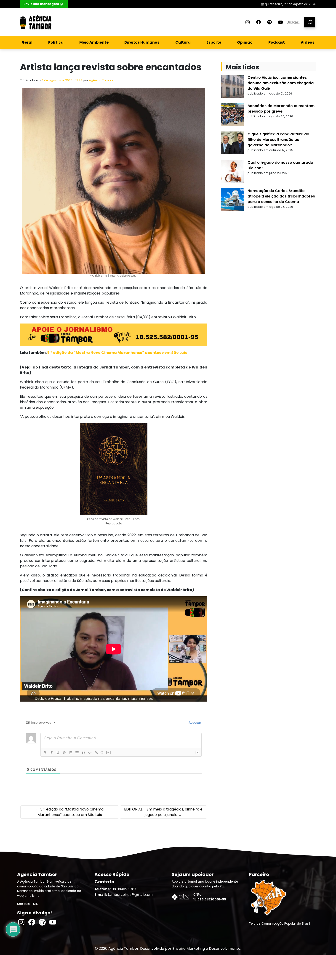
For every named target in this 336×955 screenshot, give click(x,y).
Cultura (183, 42)
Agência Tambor (101, 80)
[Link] (96, 752)
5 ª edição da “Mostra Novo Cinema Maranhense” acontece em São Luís (117, 352)
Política (56, 42)
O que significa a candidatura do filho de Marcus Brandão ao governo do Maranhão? (278, 140)
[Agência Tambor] (35, 22)
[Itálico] (51, 752)
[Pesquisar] (309, 22)
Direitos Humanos (141, 42)
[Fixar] (64, 752)
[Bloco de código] (90, 752)
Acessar (194, 722)
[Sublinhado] (58, 752)
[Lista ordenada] (70, 752)
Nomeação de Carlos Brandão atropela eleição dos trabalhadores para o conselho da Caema (281, 196)
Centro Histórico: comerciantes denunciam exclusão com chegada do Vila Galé (281, 83)
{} (102, 752)
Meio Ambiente (94, 42)
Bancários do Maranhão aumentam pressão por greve (281, 108)
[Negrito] (45, 752)
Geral (27, 42)
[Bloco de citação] (83, 752)
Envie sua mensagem (41, 4)
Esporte (213, 42)
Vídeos (307, 42)
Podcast (276, 42)
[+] (108, 752)
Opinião (245, 42)
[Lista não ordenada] (77, 752)
